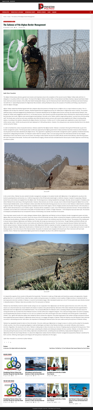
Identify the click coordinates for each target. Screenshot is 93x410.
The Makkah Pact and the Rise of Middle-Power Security (56, 373)
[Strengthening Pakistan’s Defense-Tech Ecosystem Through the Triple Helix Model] (13, 364)
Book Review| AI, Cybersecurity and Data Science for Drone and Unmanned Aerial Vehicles (78, 400)
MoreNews (51, 408)
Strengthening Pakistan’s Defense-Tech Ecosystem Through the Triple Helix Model (13, 373)
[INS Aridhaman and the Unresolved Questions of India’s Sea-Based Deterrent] (35, 364)
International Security (30, 12)
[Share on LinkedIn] (11, 342)
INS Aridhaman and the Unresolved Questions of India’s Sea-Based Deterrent (34, 373)
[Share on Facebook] (4, 342)
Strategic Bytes (5, 12)
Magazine (54, 12)
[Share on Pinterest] (9, 342)
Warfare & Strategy (41, 12)
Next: (70, 347)
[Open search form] (90, 12)
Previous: (14, 347)
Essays (49, 12)
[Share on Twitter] (7, 342)
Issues (14, 21)
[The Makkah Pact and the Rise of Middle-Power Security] (57, 364)
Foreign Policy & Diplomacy (17, 12)
